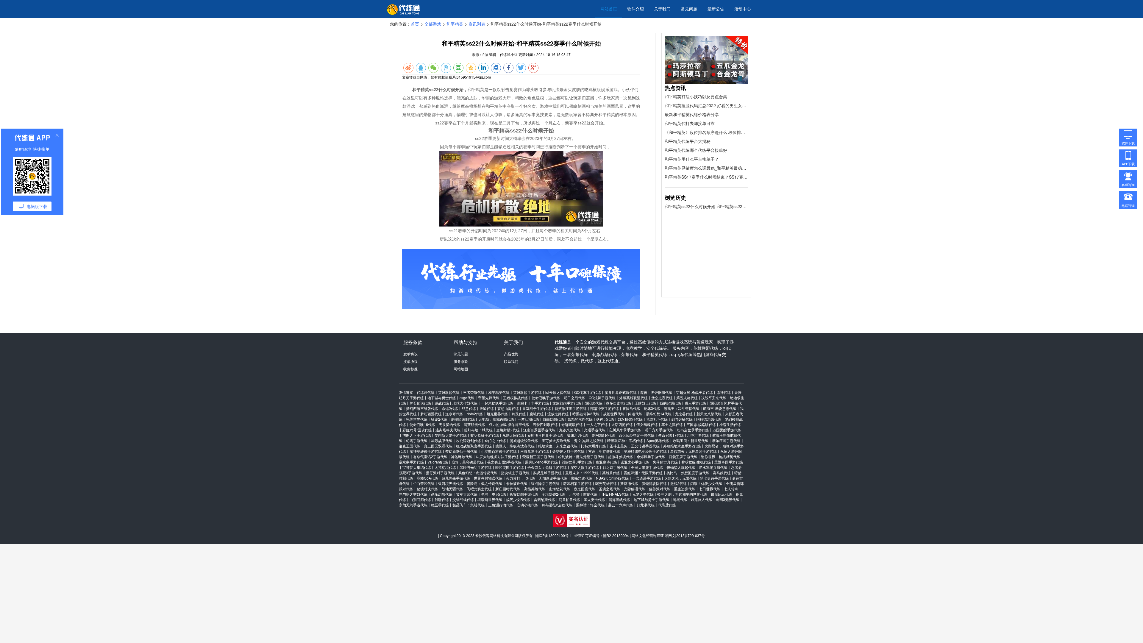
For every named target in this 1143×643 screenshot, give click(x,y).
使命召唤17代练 (671, 435)
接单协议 (410, 361)
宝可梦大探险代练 (556, 440)
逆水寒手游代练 (411, 461)
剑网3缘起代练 (603, 435)
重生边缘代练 (684, 488)
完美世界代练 (416, 419)
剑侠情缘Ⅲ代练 (463, 419)
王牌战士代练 (645, 402)
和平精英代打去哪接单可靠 (690, 123)
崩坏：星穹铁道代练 (468, 461)
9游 (485, 54)
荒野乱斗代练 (657, 419)
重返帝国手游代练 (728, 461)
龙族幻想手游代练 (566, 402)
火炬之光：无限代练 (680, 477)
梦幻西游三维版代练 (422, 408)
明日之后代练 (574, 397)
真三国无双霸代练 (438, 445)
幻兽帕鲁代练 (569, 499)
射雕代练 (442, 499)
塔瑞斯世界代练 (489, 499)
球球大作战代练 (464, 402)
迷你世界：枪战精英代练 (720, 456)
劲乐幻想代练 (441, 494)
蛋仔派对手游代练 (440, 472)
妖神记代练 (605, 419)
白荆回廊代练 (420, 499)
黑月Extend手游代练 (541, 461)
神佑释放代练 (461, 456)
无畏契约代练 (449, 424)
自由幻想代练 (553, 419)
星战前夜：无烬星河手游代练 (693, 451)
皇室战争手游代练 (536, 408)
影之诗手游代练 (614, 467)
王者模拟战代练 (515, 397)
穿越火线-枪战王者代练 (694, 392)
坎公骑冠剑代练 (468, 440)
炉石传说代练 (420, 402)
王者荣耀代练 (474, 392)
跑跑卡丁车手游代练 (533, 402)
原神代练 (723, 392)
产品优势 (511, 353)
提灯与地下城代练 (478, 429)
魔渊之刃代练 (577, 435)
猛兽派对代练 (659, 488)
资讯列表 (477, 24)
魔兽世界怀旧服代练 (656, 392)
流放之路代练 (558, 413)
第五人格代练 (687, 397)
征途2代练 (439, 419)
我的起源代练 (670, 402)
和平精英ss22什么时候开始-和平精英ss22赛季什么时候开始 (706, 206)
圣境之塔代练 (609, 488)
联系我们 (511, 361)
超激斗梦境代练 (620, 456)
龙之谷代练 (684, 413)
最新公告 (716, 9)
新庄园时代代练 (507, 488)
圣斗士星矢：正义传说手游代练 (635, 445)
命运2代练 (450, 408)
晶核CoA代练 (427, 477)
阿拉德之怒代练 (708, 419)
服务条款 (461, 361)
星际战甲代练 (441, 440)
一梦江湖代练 (528, 419)
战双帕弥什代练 (630, 419)
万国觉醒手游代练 (727, 429)
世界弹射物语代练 (488, 477)
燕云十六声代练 (620, 504)
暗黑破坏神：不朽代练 (625, 440)
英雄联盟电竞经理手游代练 (645, 451)
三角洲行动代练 (500, 504)
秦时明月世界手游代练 (545, 435)
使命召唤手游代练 (546, 397)
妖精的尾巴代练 (580, 419)
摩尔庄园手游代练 (726, 440)
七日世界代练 (709, 488)
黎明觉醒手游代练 (484, 435)
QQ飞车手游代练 (587, 392)
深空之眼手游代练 (584, 467)
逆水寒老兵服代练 (713, 467)
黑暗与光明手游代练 (476, 467)
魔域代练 (537, 413)
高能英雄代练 (534, 488)
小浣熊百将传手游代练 (499, 451)
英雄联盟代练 (449, 392)
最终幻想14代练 (659, 413)
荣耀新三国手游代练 (538, 456)
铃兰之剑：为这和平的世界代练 (682, 494)
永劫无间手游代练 (413, 504)
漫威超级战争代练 (524, 440)
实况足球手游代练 (547, 472)
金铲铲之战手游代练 (568, 451)
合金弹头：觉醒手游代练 (547, 467)
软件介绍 (635, 9)
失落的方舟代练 (665, 461)
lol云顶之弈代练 (558, 392)
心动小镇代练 (527, 504)
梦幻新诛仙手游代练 (461, 451)
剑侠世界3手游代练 (576, 461)
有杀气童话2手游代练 (430, 456)
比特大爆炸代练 (593, 445)
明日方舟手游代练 (659, 429)
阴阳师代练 (593, 402)
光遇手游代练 (594, 429)
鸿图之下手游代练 (416, 435)
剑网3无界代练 (727, 499)
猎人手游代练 (695, 402)
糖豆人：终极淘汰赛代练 (515, 445)
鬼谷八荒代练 (569, 429)
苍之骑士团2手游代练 (504, 461)
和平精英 (454, 24)
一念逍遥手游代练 (646, 477)
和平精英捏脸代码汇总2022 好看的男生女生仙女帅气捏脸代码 (706, 105)
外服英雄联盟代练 (633, 397)
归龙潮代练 (646, 504)
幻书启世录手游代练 (693, 429)
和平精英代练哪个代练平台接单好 (696, 150)
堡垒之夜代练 (662, 397)
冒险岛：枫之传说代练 (484, 483)
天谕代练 (487, 408)
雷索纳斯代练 (544, 499)
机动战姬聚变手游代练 (474, 445)
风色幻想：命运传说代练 (477, 472)
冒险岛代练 (631, 408)
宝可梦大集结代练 (416, 467)
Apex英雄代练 (658, 440)
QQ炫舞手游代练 (602, 397)
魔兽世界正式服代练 (621, 392)
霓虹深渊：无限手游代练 (643, 472)
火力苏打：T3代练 (520, 477)
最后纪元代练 (721, 494)
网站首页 (608, 9)
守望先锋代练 (488, 397)
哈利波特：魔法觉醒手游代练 (581, 456)
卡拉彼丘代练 (516, 483)
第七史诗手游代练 (714, 477)
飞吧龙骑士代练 (479, 488)
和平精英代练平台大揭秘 (688, 141)
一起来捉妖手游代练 (497, 402)
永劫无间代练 (513, 435)
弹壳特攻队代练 (654, 483)
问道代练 (635, 413)
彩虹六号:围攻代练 (417, 429)
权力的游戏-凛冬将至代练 (509, 424)
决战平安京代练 (713, 397)
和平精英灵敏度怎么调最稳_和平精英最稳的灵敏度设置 (706, 168)
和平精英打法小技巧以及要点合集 (696, 96)
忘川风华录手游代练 (625, 429)
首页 (415, 24)
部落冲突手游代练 (604, 408)
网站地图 (461, 368)
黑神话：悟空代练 (590, 504)
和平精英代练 (499, 392)
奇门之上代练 (495, 440)
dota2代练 (475, 413)
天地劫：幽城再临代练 (496, 419)
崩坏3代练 (652, 408)
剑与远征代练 (682, 419)
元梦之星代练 (643, 494)
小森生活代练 (730, 424)
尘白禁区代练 (424, 483)
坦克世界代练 (497, 413)
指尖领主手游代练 (515, 472)
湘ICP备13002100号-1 (553, 535)
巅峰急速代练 (581, 477)
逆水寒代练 (454, 413)
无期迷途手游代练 (553, 477)
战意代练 (469, 408)
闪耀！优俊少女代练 (706, 483)
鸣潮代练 (680, 499)
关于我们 (662, 9)
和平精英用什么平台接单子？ (692, 159)
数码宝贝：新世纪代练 (690, 440)
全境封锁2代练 (508, 429)
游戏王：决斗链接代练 (681, 408)
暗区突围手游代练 (509, 467)
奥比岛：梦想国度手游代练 (687, 472)
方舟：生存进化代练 (604, 451)
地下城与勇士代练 (441, 397)
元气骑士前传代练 (583, 494)
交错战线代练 (463, 499)
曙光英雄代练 (606, 483)
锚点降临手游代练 (545, 483)
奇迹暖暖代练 (572, 424)
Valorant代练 (437, 461)
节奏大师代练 (466, 494)
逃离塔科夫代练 (447, 429)
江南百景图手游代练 (539, 429)
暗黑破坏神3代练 (585, 413)
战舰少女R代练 (518, 499)
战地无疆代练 (452, 488)
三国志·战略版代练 (701, 424)
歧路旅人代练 (701, 499)
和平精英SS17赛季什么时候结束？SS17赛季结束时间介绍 (706, 177)
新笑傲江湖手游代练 (571, 408)
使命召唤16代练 (422, 424)
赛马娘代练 (722, 472)
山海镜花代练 (559, 488)
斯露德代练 (629, 483)
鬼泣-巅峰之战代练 (589, 440)
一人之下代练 (597, 424)
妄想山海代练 (508, 408)
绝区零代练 (440, 504)
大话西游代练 (622, 424)
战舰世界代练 (613, 413)
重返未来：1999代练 (582, 472)
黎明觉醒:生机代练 (696, 461)
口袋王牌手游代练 (683, 456)
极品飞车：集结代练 (468, 504)
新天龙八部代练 (709, 413)
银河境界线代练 (450, 483)
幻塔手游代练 (416, 440)
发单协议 (410, 353)
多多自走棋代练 (618, 402)
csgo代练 (467, 397)
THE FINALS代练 (615, 494)
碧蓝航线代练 (474, 424)
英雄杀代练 (611, 472)
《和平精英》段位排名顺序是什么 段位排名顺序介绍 (706, 132)
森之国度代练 (584, 488)
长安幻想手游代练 (524, 494)
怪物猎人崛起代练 (681, 467)
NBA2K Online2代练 (612, 477)
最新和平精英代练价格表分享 (692, 114)
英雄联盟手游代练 (527, 392)
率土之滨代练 (672, 424)
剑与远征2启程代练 (557, 504)
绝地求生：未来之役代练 (557, 445)
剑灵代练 (519, 413)
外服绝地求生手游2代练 (682, 445)
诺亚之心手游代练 (635, 461)
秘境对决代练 (427, 488)
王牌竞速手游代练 (534, 451)
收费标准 (410, 368)
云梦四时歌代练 (545, 424)
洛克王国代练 (409, 445)
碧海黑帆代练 (619, 499)
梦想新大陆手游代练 (451, 435)
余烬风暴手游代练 (651, 456)
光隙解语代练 (634, 488)
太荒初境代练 (445, 467)
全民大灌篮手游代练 (647, 467)
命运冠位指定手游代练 (637, 435)
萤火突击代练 (594, 499)
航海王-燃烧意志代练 (719, 408)
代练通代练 (426, 392)
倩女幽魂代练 (647, 424)
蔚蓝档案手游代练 (577, 483)
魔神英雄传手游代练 (426, 451)
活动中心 (742, 9)
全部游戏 (432, 24)
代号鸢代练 (667, 504)
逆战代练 (442, 402)
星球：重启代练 (493, 494)
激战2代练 (678, 483)
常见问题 (689, 9)
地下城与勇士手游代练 (651, 499)
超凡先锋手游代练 (456, 477)
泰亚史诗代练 (606, 461)
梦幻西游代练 (431, 413)
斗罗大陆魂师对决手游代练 (497, 456)
